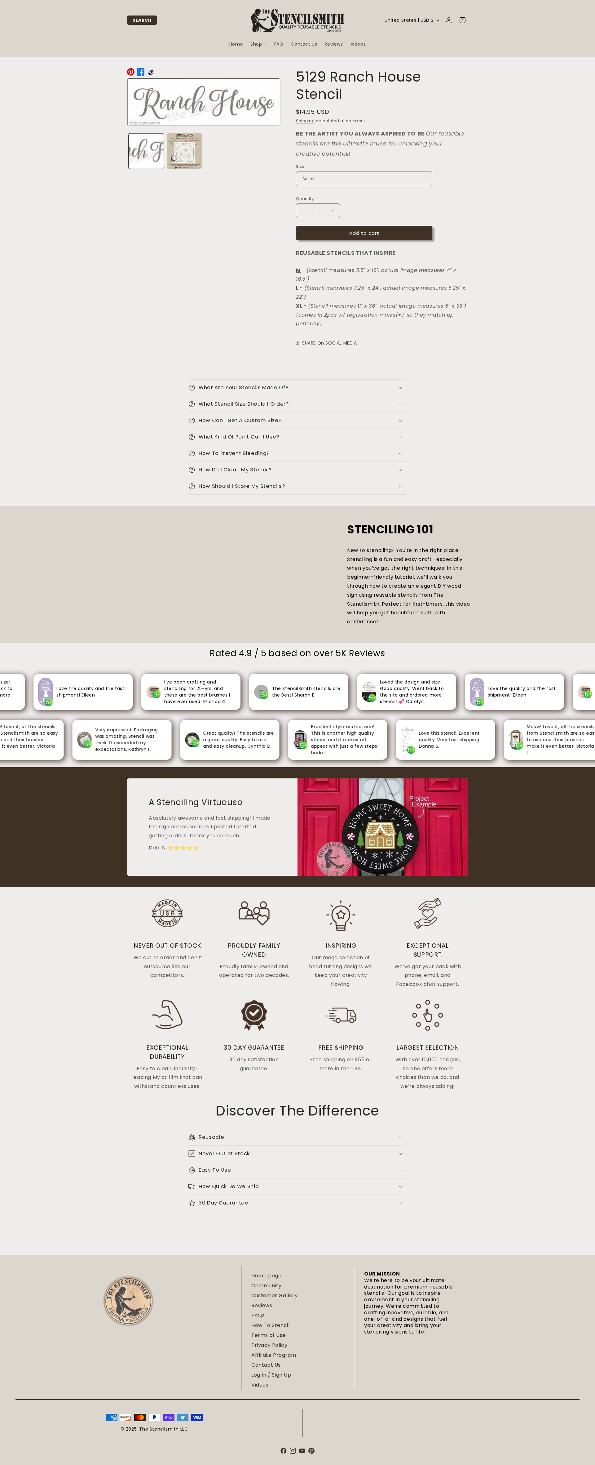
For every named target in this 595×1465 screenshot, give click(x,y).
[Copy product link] (150, 73)
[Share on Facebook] (140, 73)
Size (300, 166)
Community (266, 1285)
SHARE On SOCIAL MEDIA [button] (329, 343)
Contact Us (266, 1365)
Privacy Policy (269, 1345)
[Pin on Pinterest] (130, 73)
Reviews (261, 1305)
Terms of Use (268, 1335)
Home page (266, 1275)
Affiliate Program (273, 1355)
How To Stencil (270, 1325)
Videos (260, 1384)
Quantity (305, 199)
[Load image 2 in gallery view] (184, 150)
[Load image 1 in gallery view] (146, 150)
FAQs (258, 1315)
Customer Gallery (274, 1295)
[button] (142, 20)
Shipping (305, 120)
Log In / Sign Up (271, 1374)
